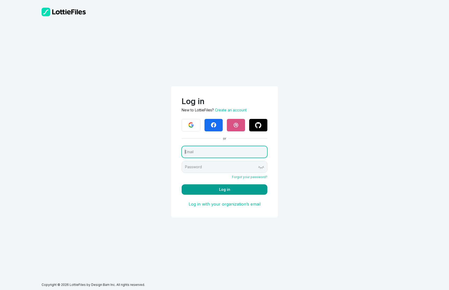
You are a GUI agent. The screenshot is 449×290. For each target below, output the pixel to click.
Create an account (231, 110)
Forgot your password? (249, 177)
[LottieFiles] (64, 12)
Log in (224, 189)
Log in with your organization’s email (225, 204)
